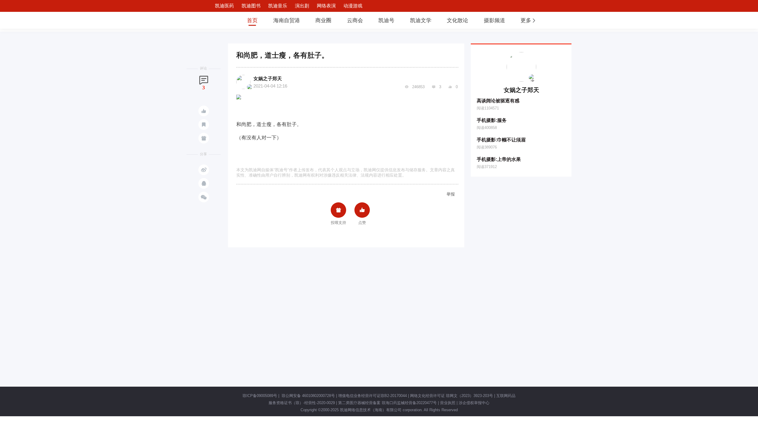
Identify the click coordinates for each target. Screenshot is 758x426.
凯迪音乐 (277, 5)
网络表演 (326, 5)
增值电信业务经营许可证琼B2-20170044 (372, 395)
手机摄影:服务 (492, 120)
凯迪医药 (224, 5)
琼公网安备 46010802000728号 (307, 395)
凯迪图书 (251, 5)
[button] (529, 20)
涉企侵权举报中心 (474, 403)
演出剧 (302, 5)
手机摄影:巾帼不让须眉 (501, 139)
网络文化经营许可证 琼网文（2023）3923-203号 (451, 395)
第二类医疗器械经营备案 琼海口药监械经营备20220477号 (387, 403)
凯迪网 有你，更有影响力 (219, 20)
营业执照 (447, 403)
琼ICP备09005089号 (260, 395)
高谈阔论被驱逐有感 (498, 100)
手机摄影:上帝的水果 (499, 159)
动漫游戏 (352, 5)
